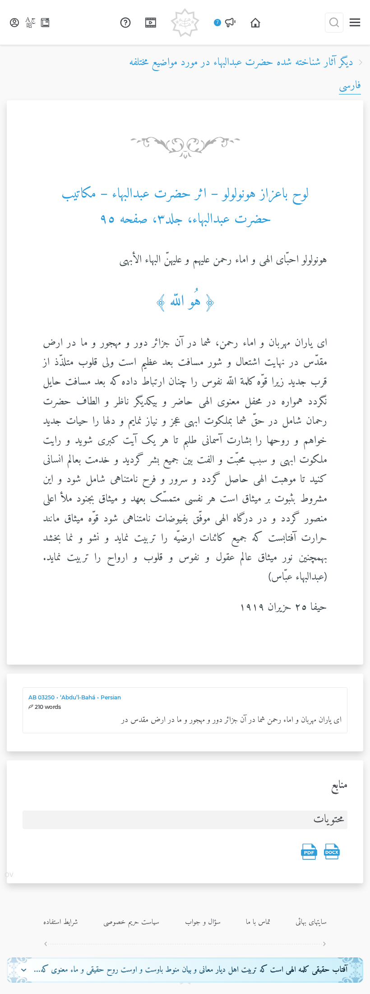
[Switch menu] (355, 22)
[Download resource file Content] (332, 852)
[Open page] (255, 22)
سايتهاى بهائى (311, 922)
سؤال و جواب (203, 922)
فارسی (350, 85)
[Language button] (30, 22)
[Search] (334, 23)
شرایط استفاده (60, 922)
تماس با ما (258, 922)
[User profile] (14, 22)
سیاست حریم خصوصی (131, 922)
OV (9, 875)
